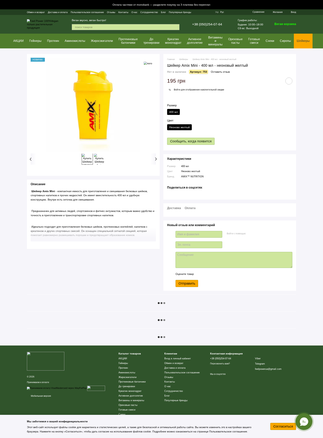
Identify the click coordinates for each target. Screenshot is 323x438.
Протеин (53, 40)
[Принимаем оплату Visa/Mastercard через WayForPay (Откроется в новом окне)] (57, 388)
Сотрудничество (149, 12)
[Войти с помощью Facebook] (249, 234)
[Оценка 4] (218, 274)
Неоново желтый (190, 171)
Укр (217, 12)
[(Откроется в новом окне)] (96, 388)
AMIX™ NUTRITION (192, 176)
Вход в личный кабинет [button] (177, 358)
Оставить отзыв (220, 71)
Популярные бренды (180, 12)
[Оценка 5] (224, 274)
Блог (163, 12)
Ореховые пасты (235, 41)
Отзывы (111, 12)
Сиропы (285, 40)
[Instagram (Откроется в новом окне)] (196, 12)
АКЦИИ (18, 40)
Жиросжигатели (102, 40)
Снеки (270, 40)
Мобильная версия (40, 396)
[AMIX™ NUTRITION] (148, 63)
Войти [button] (177, 89)
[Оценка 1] (200, 274)
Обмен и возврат (36, 12)
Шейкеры (303, 40)
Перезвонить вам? (220, 363)
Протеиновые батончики (128, 41)
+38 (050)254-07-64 (207, 24)
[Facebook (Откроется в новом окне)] (200, 12)
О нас (134, 12)
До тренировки (151, 41)
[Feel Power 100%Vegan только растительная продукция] (45, 361)
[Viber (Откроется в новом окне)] (209, 12)
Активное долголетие (195, 41)
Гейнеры (35, 40)
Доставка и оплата (58, 12)
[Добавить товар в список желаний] (288, 81)
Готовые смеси (254, 41)
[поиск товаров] (176, 27)
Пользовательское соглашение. (228, 431)
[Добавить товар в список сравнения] (278, 81)
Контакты (123, 12)
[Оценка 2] (206, 274)
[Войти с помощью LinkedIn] (261, 234)
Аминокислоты (75, 40)
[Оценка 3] (212, 274)
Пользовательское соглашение (87, 12)
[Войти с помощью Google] (255, 234)
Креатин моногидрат (173, 41)
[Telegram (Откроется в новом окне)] (205, 12)
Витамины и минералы (215, 41)
